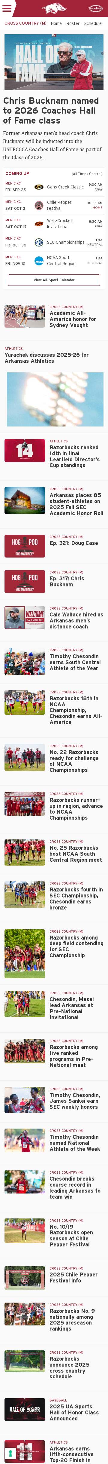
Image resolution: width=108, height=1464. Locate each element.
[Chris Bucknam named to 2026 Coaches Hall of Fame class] (54, 62)
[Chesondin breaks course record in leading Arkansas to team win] (24, 1182)
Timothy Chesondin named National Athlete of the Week (75, 1143)
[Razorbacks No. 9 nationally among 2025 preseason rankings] (24, 1314)
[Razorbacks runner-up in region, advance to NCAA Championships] (24, 804)
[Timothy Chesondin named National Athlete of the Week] (24, 1140)
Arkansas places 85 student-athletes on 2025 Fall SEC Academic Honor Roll (77, 504)
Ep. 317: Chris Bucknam (67, 582)
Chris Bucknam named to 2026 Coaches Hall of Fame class (51, 110)
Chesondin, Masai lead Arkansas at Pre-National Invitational (72, 1008)
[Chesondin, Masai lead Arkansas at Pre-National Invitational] (24, 1004)
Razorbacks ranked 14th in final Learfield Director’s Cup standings (75, 456)
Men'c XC (13, 183)
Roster (73, 24)
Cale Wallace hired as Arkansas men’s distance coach (77, 621)
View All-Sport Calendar (54, 280)
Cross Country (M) (66, 307)
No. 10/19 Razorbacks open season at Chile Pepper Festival (71, 1236)
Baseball (58, 1400)
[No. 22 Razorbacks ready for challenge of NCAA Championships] (24, 757)
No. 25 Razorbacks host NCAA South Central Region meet (76, 854)
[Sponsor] (96, 8)
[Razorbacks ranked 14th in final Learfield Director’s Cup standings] (24, 450)
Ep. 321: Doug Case (74, 543)
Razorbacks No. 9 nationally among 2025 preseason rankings (72, 1320)
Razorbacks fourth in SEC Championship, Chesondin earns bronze (76, 898)
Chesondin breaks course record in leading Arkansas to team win (75, 1188)
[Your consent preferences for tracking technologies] (10, 1453)
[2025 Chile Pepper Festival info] (24, 1278)
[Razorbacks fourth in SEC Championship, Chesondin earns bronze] (24, 894)
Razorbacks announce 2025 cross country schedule (69, 1368)
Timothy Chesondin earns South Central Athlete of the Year (75, 662)
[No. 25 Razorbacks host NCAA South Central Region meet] (24, 852)
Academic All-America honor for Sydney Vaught (73, 319)
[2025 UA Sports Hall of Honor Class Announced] (24, 1409)
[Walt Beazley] (24, 500)
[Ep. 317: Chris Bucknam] (24, 581)
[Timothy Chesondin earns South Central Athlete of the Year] (24, 661)
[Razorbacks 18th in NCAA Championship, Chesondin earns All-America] (24, 702)
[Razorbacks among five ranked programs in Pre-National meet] (24, 1051)
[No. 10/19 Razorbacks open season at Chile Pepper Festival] (24, 1230)
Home (56, 24)
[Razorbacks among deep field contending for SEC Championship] (24, 954)
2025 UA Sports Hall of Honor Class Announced (74, 1413)
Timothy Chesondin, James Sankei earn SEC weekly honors (75, 1101)
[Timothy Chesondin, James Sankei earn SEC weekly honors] (24, 1100)
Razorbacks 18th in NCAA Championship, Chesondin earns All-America (76, 710)
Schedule (93, 24)
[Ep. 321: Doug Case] (24, 546)
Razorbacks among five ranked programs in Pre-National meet (74, 1056)
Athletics (13, 348)
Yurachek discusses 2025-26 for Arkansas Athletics (46, 358)
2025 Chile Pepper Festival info (74, 1278)
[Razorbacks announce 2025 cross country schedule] (24, 1361)
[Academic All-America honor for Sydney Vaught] (24, 316)
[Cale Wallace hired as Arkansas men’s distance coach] (24, 617)
